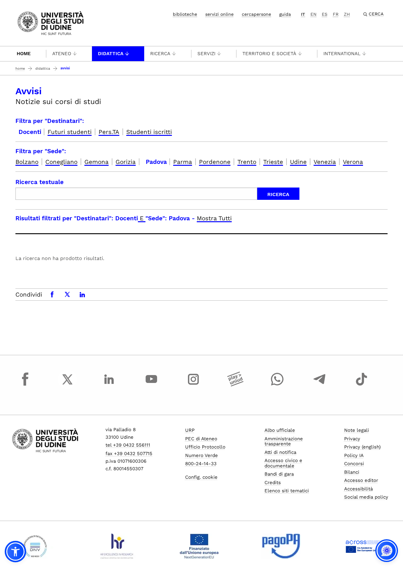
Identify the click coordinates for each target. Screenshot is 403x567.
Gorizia (126, 161)
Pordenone (214, 161)
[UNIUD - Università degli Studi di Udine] (50, 22)
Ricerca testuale (39, 182)
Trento (246, 161)
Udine (298, 161)
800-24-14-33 (201, 463)
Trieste (273, 161)
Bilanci (351, 472)
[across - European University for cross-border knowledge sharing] (363, 546)
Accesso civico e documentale (283, 463)
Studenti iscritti (149, 132)
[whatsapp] (277, 385)
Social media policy (366, 497)
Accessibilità (358, 489)
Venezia (325, 161)
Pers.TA (109, 132)
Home (24, 53)
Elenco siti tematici (286, 491)
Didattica (110, 53)
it (303, 14)
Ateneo (61, 53)
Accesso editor (361, 480)
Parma (182, 161)
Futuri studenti (70, 132)
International (341, 53)
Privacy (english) (362, 447)
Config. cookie (201, 477)
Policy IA (354, 455)
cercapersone (256, 14)
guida (285, 14)
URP (190, 430)
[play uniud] (235, 385)
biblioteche (185, 14)
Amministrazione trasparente (283, 441)
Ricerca (160, 53)
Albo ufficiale (279, 430)
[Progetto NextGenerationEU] (199, 546)
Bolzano (26, 161)
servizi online (219, 14)
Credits (272, 482)
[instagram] (193, 385)
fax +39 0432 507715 (128, 453)
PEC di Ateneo (201, 439)
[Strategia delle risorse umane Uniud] (117, 546)
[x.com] (67, 385)
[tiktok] (361, 385)
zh (347, 14)
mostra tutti (214, 218)
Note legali (356, 430)
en (313, 14)
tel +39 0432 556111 (127, 445)
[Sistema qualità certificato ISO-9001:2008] (35, 546)
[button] (15, 551)
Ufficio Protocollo (205, 447)
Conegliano (61, 161)
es (324, 14)
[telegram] (319, 385)
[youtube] (151, 385)
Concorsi (354, 463)
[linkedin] (109, 385)
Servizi (206, 53)
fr (335, 14)
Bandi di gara (279, 474)
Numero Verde (201, 455)
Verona (353, 161)
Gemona (96, 161)
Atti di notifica (280, 452)
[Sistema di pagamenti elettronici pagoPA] (281, 546)
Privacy (352, 439)
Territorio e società (269, 53)
